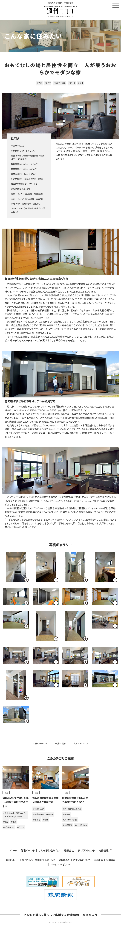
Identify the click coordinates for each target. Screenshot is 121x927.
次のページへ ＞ (80, 743)
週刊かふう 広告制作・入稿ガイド (38, 860)
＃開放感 (66, 814)
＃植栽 (45, 819)
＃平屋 (39, 83)
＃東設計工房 (38, 808)
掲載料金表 (64, 860)
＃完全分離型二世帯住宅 (43, 814)
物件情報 (103, 850)
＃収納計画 (67, 825)
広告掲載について (81, 860)
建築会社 (69, 850)
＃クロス (20, 827)
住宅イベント (28, 850)
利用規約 (110, 860)
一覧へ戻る (60, 743)
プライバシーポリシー (60, 864)
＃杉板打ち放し (59, 83)
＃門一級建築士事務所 (72, 808)
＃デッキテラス (9, 827)
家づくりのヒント (86, 850)
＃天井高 (71, 83)
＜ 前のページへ (40, 743)
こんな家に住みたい (49, 850)
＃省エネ (36, 819)
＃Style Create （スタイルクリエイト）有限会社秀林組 (14, 815)
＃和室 (80, 83)
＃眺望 (6, 821)
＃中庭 (13, 821)
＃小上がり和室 (81, 825)
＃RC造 (48, 83)
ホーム (13, 850)
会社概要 (98, 860)
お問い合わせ (12, 860)
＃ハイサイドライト (70, 819)
